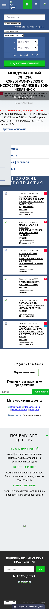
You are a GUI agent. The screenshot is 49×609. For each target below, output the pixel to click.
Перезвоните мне (24, 372)
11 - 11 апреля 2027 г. (22, 120)
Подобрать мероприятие (24, 63)
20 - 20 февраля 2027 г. (13, 113)
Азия (32, 27)
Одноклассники (32, 415)
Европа (25, 27)
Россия (17, 27)
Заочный (24, 55)
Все (14, 55)
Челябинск (28, 103)
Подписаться (41, 391)
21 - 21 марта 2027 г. (15, 117)
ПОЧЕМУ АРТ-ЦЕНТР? (24, 438)
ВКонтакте (14, 415)
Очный (35, 55)
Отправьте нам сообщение (30, 606)
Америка (40, 27)
